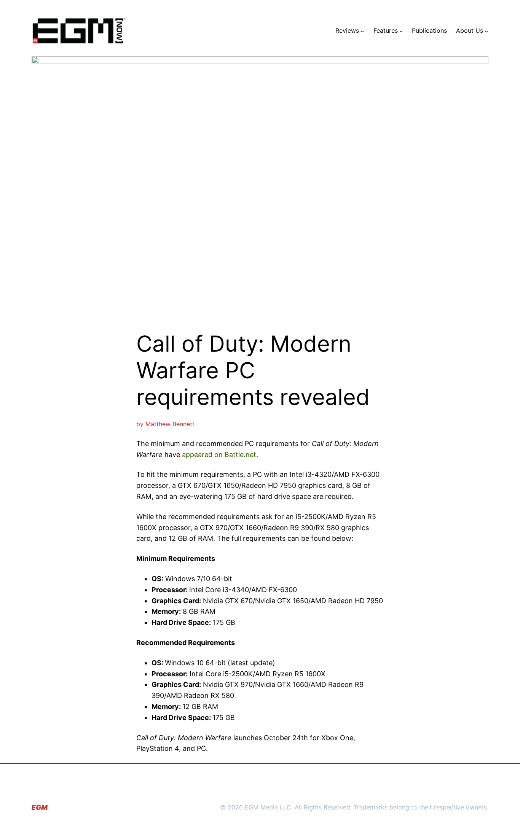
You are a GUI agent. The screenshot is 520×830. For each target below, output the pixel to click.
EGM (40, 807)
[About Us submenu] (486, 31)
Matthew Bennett (170, 424)
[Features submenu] (401, 31)
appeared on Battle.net (219, 455)
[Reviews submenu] (362, 31)
